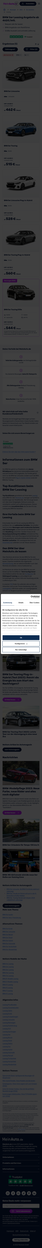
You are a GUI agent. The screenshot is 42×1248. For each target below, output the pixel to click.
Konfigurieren (20, 644)
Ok (21, 637)
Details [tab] (21, 602)
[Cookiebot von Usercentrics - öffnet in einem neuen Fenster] (31, 597)
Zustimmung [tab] (7, 602)
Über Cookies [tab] (34, 602)
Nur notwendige (21, 650)
